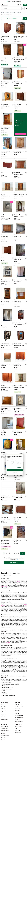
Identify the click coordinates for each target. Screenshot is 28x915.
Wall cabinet (3, 708)
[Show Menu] (26, 8)
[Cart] (18, 5)
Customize (14, 472)
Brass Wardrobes (4, 726)
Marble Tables (18, 732)
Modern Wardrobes (19, 721)
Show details (19, 467)
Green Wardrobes (4, 739)
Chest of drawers (4, 706)
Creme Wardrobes (5, 735)
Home (2, 12)
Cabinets (13, 12)
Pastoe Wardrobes (19, 704)
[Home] (8, 5)
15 (18, 553)
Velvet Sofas (17, 730)
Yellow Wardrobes (5, 737)
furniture (18, 581)
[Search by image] (22, 8)
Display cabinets (4, 711)
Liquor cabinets (4, 719)
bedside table (4, 586)
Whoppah (8, 642)
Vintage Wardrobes (19, 715)
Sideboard (3, 704)
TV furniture (3, 717)
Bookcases (3, 713)
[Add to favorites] (13, 36)
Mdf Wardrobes (4, 728)
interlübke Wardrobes (19, 706)
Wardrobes (19, 12)
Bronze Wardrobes (5, 730)
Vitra (16, 728)
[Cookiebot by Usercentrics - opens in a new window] (19, 453)
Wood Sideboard (18, 726)
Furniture (7, 12)
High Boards (3, 715)
